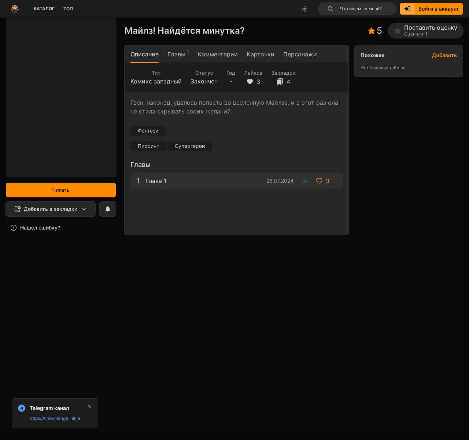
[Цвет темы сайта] (304, 9)
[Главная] (14, 9)
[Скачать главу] (305, 181)
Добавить (444, 55)
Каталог (44, 8)
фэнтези (148, 130)
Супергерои (190, 146)
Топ (68, 8)
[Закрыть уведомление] (90, 407)
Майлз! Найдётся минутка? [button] (185, 31)
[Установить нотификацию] (108, 209)
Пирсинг (148, 146)
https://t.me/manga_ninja (55, 418)
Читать (61, 190)
